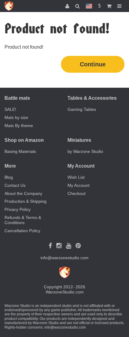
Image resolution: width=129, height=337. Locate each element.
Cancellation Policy (22, 230)
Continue (93, 64)
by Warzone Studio (85, 151)
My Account (78, 185)
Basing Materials (20, 151)
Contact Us (15, 185)
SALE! (10, 109)
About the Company (23, 193)
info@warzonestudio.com (64, 257)
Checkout (77, 193)
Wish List (76, 177)
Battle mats (17, 98)
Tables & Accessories (92, 98)
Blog (8, 177)
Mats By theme (18, 125)
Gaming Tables (82, 109)
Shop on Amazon (24, 140)
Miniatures (79, 140)
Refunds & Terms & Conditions (22, 220)
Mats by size (16, 117)
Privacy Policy (17, 209)
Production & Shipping (25, 201)
